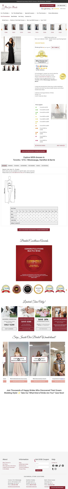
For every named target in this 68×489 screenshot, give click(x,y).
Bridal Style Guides (23, 465)
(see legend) (47, 47)
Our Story (21, 16)
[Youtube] (56, 467)
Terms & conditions (24, 468)
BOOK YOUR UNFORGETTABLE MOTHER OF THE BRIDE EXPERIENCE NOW (33, 229)
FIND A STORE (62, 5)
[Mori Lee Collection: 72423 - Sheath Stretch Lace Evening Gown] (4, 68)
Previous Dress (41, 145)
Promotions (16, 165)
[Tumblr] (53, 470)
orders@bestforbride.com (18, 172)
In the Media (6, 470)
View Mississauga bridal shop (14, 487)
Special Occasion (29, 13)
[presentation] (1, 29)
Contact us (54, 464)
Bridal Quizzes (22, 467)
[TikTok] (60, 467)
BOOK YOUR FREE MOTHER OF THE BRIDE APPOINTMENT (33, 151)
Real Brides (14, 16)
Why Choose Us (6, 464)
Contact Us (28, 16)
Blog (20, 464)
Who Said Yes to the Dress (9, 467)
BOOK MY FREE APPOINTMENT (47, 5)
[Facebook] (53, 467)
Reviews (38, 165)
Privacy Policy (22, 470)
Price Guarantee (31, 165)
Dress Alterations (53, 13)
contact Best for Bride (43, 76)
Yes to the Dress (45, 165)
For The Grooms (41, 13)
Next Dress (60, 145)
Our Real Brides (24, 165)
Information (4, 165)
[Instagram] (55, 470)
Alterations (10, 165)
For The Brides (5, 13)
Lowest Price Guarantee (9, 468)
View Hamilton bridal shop (31, 487)
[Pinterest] (63, 467)
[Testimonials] (54, 9)
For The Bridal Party (17, 13)
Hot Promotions (5, 16)
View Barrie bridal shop (49, 487)
